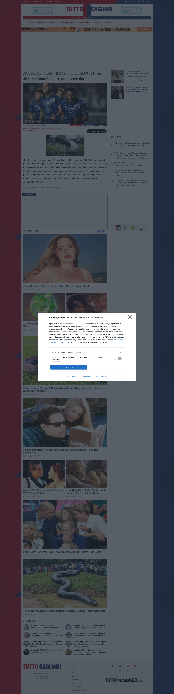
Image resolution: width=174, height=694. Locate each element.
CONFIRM (68, 367)
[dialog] (87, 347)
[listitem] (87, 352)
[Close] (130, 317)
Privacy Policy (101, 376)
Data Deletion (72, 376)
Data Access (87, 376)
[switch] (118, 358)
